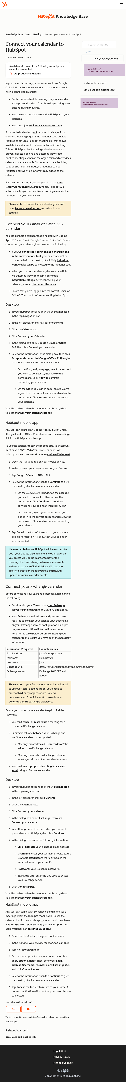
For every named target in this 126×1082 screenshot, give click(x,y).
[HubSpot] (4, 4)
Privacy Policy (61, 1056)
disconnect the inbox (44, 284)
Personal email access (28, 208)
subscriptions (56, 66)
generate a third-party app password (30, 701)
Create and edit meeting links (21, 1037)
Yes (13, 1009)
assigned (52, 454)
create (9, 136)
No (28, 1009)
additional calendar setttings (45, 125)
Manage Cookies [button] (63, 1062)
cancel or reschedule (35, 722)
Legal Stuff (59, 1051)
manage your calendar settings (33, 412)
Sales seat (64, 454)
